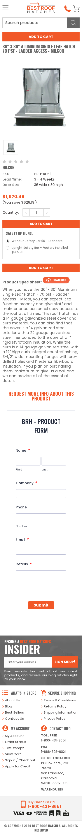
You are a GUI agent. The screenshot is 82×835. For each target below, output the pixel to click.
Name (23, 450)
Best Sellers (14, 712)
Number (21, 526)
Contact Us (14, 718)
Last (45, 469)
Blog (8, 706)
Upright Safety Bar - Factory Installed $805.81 (40, 249)
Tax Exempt (14, 748)
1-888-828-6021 (53, 751)
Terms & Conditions (60, 700)
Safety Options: (19, 233)
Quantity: (10, 212)
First (19, 469)
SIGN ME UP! (64, 661)
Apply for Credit (18, 766)
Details (23, 564)
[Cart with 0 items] (76, 8)
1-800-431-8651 (53, 740)
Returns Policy (55, 706)
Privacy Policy (54, 718)
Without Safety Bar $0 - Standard (37, 241)
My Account (14, 735)
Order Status (15, 742)
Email (22, 539)
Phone (21, 507)
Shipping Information (60, 712)
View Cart (13, 754)
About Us (12, 700)
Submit (41, 605)
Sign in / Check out (20, 760)
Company (26, 483)
